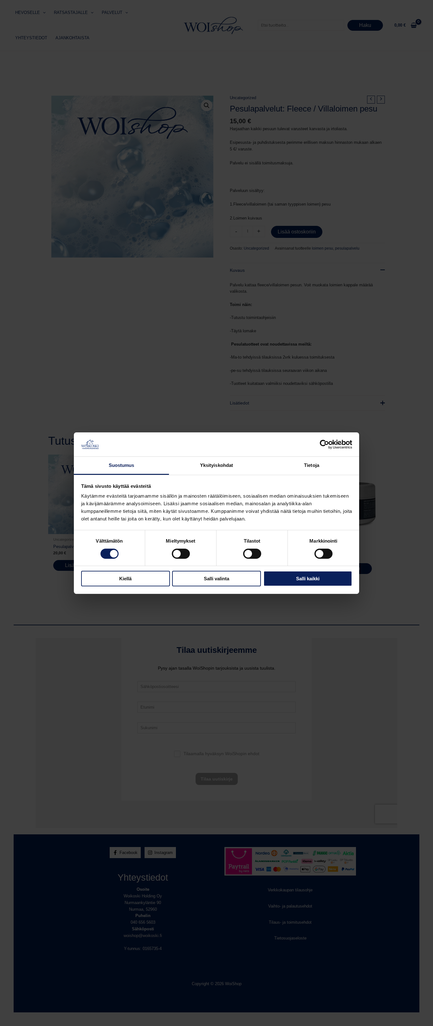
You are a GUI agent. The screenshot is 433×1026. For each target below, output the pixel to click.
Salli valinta (216, 578)
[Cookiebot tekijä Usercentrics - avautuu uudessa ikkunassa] (324, 444)
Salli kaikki (308, 578)
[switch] (181, 554)
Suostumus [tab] (121, 465)
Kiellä (125, 578)
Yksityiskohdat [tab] (216, 465)
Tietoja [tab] (311, 465)
